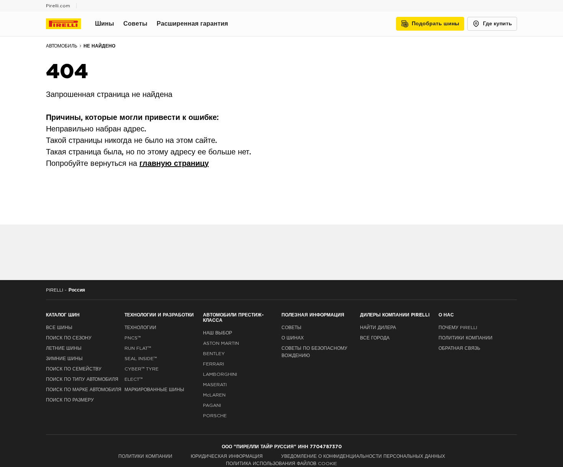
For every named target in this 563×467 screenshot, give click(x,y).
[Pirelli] (70, 23)
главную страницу (174, 163)
